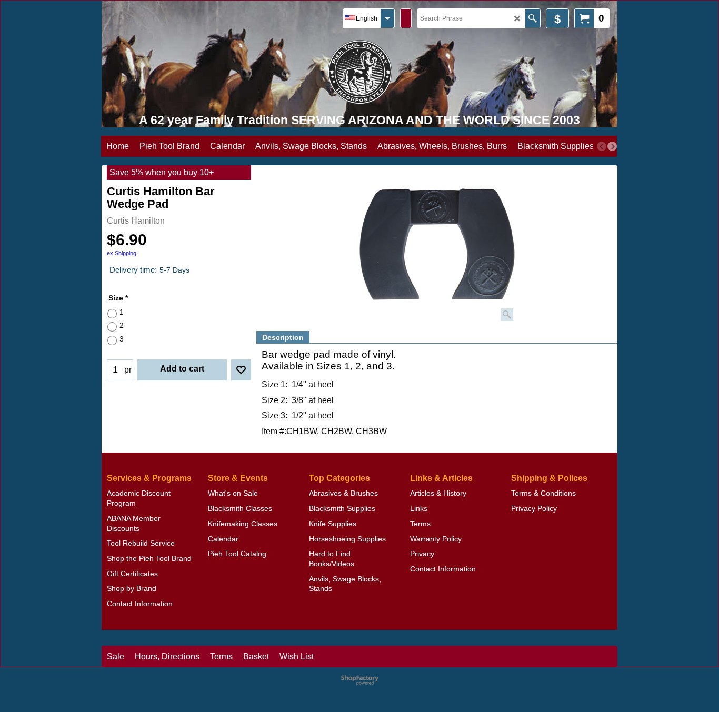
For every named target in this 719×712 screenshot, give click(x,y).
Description (283, 337)
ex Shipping (121, 253)
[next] (612, 146)
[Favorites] (241, 370)
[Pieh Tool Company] (360, 72)
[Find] (532, 18)
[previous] (601, 146)
